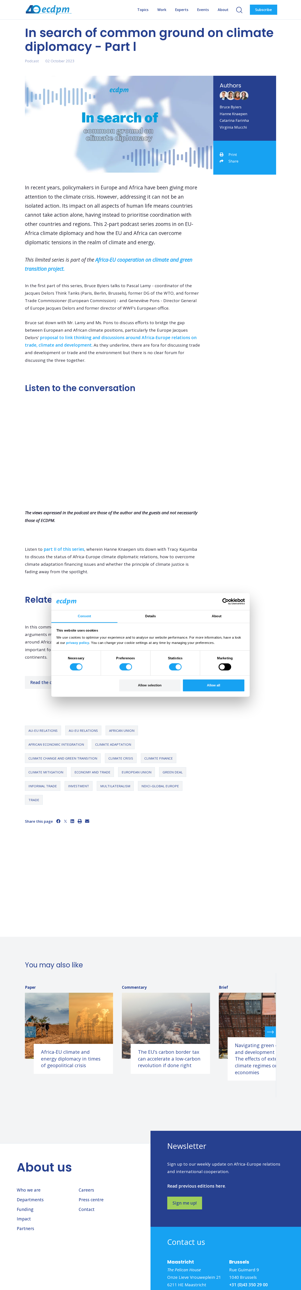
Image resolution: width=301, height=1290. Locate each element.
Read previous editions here (196, 1186)
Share (233, 161)
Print (233, 154)
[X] (65, 821)
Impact (24, 1219)
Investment (78, 786)
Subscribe (263, 9)
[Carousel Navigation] (150, 1031)
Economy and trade (92, 772)
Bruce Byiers (231, 106)
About (223, 9)
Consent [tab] (84, 616)
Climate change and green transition (62, 758)
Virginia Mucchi (233, 127)
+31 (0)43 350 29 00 (248, 1285)
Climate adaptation (113, 744)
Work (161, 9)
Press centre (91, 1200)
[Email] (87, 821)
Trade (33, 800)
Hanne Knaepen (233, 113)
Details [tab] (150, 616)
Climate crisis (120, 758)
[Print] (80, 821)
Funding (25, 1209)
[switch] (125, 667)
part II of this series (64, 549)
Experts (181, 9)
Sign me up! (185, 1203)
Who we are (29, 1190)
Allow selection (150, 685)
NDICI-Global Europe (160, 786)
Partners (25, 1228)
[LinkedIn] (72, 821)
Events (203, 9)
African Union (121, 730)
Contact (87, 1209)
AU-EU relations (43, 730)
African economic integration (56, 744)
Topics (143, 9)
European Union (136, 772)
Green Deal (173, 772)
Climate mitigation (45, 772)
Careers (86, 1190)
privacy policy (77, 643)
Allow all (213, 685)
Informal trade (42, 786)
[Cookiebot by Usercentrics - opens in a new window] (225, 601)
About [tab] (216, 616)
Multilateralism (115, 786)
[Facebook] (58, 821)
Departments (30, 1200)
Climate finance (158, 758)
